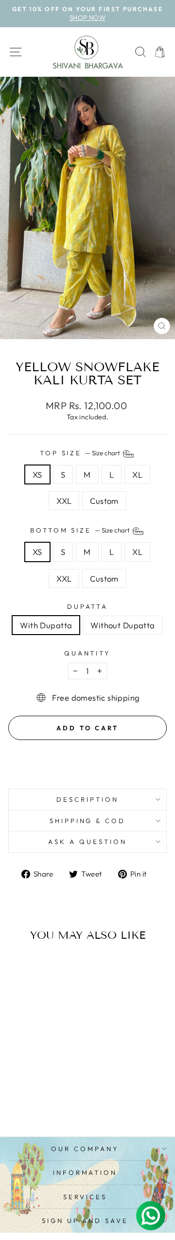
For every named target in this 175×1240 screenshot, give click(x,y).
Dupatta (87, 606)
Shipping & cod (88, 821)
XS (37, 474)
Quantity (87, 653)
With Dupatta (46, 625)
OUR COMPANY (85, 1149)
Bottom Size (81, 530)
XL (137, 474)
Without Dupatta (122, 625)
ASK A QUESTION (87, 841)
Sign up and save (85, 1220)
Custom (104, 501)
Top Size (81, 453)
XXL (63, 501)
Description (87, 799)
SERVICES (85, 1197)
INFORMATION (85, 1172)
